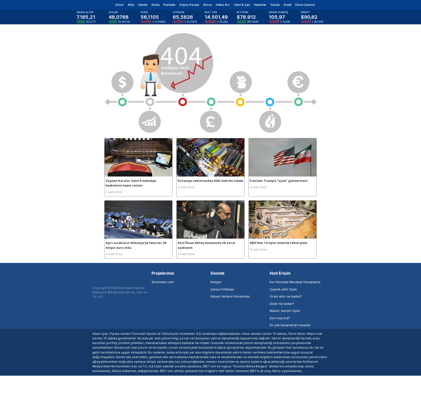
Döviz (119, 5)
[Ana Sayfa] (88, 5)
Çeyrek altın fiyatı (283, 289)
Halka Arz (223, 5)
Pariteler (169, 5)
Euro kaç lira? (280, 318)
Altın (131, 5)
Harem (143, 5)
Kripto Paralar (190, 5)
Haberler (260, 5)
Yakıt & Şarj (242, 5)
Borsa (207, 5)
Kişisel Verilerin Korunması (230, 296)
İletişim (215, 282)
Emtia (156, 5)
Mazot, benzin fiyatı (285, 311)
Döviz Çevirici (305, 5)
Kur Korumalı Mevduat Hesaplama (295, 282)
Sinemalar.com (163, 282)
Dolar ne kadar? (282, 304)
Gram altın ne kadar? (286, 296)
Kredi (287, 5)
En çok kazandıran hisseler (290, 325)
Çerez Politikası (222, 289)
